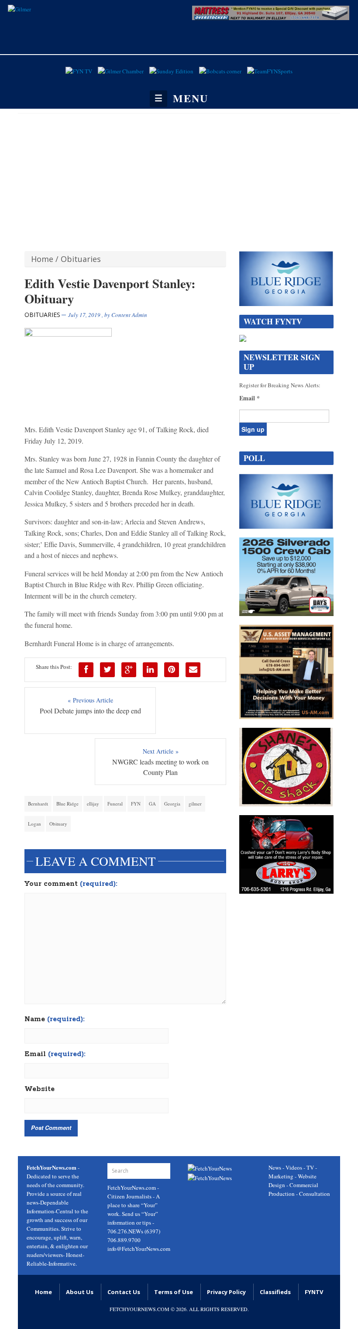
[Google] (128, 669)
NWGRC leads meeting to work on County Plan (160, 767)
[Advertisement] (179, 179)
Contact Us (123, 1292)
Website (39, 1089)
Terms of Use (173, 1292)
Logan (34, 823)
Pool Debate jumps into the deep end (90, 710)
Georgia (172, 803)
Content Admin (129, 315)
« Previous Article (90, 700)
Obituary (58, 823)
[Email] (193, 669)
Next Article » (161, 751)
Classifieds (275, 1292)
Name (54, 1019)
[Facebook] (86, 669)
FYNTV (314, 1292)
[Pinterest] (171, 669)
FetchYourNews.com (132, 1187)
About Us (79, 1292)
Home (42, 259)
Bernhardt (38, 803)
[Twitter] (107, 669)
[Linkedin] (150, 669)
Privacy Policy (226, 1292)
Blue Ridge (67, 803)
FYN (136, 803)
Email (55, 1054)
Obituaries (81, 259)
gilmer (195, 803)
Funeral (115, 803)
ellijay (93, 803)
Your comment (70, 884)
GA (152, 803)
